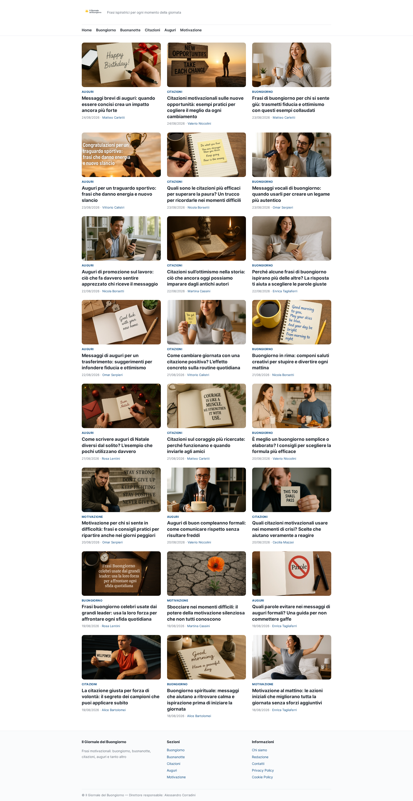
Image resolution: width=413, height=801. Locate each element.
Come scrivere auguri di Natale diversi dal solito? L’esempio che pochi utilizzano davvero (117, 445)
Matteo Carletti (113, 117)
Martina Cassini (199, 291)
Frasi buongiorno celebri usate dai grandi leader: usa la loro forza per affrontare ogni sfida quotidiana (119, 613)
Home (87, 30)
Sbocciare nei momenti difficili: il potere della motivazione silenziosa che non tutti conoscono (206, 613)
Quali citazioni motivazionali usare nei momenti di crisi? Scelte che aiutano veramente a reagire (290, 529)
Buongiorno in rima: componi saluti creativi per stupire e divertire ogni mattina (290, 361)
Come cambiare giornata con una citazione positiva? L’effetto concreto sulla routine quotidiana (203, 361)
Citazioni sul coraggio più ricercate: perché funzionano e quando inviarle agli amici (206, 445)
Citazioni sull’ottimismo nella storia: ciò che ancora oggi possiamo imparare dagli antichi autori (206, 278)
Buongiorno (106, 30)
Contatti (258, 764)
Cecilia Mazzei (283, 542)
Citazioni (152, 30)
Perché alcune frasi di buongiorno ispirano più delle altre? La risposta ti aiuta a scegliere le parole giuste (290, 278)
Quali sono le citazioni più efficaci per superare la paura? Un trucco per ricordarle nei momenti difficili (204, 194)
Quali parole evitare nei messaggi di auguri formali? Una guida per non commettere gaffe (291, 613)
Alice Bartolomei (114, 710)
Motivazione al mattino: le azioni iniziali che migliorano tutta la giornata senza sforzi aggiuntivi (287, 697)
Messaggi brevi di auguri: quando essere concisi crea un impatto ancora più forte (118, 104)
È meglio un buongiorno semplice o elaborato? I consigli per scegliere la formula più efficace (291, 445)
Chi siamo (259, 750)
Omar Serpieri (283, 207)
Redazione (260, 757)
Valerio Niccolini (199, 123)
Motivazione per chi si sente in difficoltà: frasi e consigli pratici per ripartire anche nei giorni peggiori (120, 529)
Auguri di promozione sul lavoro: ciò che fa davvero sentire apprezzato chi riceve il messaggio (120, 278)
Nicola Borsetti (198, 207)
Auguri (170, 30)
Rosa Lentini (111, 458)
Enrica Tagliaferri (285, 291)
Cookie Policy (262, 777)
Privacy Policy (263, 770)
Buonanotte (130, 30)
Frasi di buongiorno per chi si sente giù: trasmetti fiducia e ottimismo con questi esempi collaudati (290, 104)
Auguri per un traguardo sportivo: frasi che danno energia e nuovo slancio (119, 194)
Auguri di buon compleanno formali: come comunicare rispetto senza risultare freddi (206, 529)
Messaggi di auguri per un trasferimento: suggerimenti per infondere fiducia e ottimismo (117, 361)
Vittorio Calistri (113, 207)
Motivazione (191, 30)
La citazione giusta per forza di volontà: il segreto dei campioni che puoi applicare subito (120, 697)
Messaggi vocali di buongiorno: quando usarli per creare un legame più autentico (291, 194)
